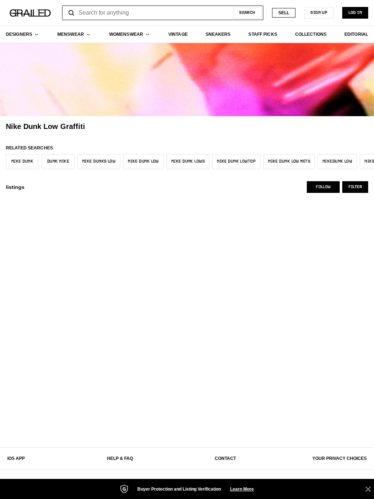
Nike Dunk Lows (188, 161)
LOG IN (355, 13)
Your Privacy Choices (339, 458)
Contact (225, 458)
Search (247, 13)
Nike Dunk (22, 161)
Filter (355, 187)
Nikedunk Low (337, 161)
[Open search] (71, 12)
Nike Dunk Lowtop (236, 161)
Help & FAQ (120, 458)
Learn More (242, 489)
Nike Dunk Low (143, 161)
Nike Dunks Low (98, 161)
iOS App (16, 458)
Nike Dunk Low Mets (289, 161)
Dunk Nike (58, 161)
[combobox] (162, 12)
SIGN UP (318, 13)
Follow (323, 187)
